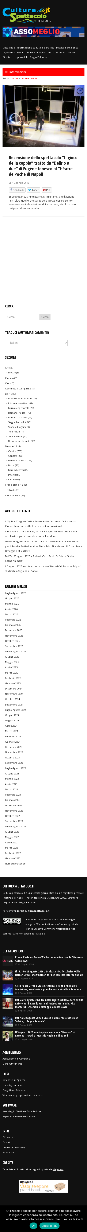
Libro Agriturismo (12, 1063)
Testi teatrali (14, 431)
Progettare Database (14, 1090)
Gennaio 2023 (12, 799)
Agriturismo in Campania (16, 1058)
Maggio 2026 (12, 603)
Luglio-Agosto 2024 (15, 709)
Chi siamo (8, 1137)
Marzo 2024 (11, 730)
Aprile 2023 (11, 784)
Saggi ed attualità (17, 422)
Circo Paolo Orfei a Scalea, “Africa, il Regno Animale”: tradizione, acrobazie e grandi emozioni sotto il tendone (48, 987)
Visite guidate (12, 495)
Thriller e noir (15, 436)
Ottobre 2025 (12, 640)
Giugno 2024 (12, 715)
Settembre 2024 (14, 704)
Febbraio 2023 (13, 794)
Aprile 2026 (11, 609)
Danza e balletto (17, 460)
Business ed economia (20, 398)
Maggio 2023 (12, 778)
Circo (8, 383)
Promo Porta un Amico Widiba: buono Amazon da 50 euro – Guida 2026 (49, 959)
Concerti (12, 455)
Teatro (9, 489)
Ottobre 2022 (12, 815)
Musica (9, 446)
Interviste (13, 474)
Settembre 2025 (14, 646)
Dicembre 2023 (13, 747)
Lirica (11, 479)
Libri (7, 393)
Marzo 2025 (11, 672)
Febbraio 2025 (13, 678)
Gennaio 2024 (12, 741)
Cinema (9, 378)
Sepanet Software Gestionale (19, 1116)
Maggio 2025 (12, 662)
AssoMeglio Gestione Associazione (22, 1111)
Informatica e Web (18, 403)
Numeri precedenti (16, 863)
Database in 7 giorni (14, 1079)
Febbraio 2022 (13, 853)
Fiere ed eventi (16, 470)
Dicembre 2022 (13, 805)
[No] (82, 1219)
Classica (12, 451)
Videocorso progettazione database (23, 1095)
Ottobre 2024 (12, 699)
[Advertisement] (43, 264)
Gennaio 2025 (12, 683)
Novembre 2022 (14, 810)
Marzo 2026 (11, 614)
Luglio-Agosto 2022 (15, 826)
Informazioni (18, 72)
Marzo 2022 (11, 847)
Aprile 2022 (11, 842)
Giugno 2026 (12, 598)
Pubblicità (8, 1152)
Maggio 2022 (12, 837)
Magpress (58, 1169)
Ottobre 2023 (12, 757)
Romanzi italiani (17, 412)
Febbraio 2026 (13, 619)
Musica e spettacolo (18, 408)
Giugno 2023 (12, 773)
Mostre (12, 372)
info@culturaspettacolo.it (33, 910)
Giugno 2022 (12, 831)
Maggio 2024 (12, 720)
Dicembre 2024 (13, 688)
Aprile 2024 (11, 725)
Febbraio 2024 (13, 736)
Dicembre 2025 (13, 630)
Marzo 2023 (11, 789)
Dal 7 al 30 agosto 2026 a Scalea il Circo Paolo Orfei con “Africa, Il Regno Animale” (46, 1019)
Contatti (7, 1142)
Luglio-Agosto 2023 (15, 768)
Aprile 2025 (11, 667)
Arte (7, 367)
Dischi (11, 465)
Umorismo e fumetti (19, 441)
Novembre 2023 (14, 752)
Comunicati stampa (16, 388)
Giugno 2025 (12, 656)
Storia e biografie (17, 426)
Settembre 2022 (14, 821)
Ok (33, 1225)
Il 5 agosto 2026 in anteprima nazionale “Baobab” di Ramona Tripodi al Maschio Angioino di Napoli (45, 1034)
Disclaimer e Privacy (14, 1147)
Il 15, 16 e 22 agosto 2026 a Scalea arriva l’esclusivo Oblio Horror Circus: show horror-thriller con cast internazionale (49, 973)
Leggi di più (49, 1225)
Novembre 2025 (14, 635)
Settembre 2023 (14, 762)
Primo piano (12, 484)
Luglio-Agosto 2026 (15, 593)
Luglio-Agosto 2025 (15, 651)
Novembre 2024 (14, 693)
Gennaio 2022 (12, 858)
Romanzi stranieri (17, 417)
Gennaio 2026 (12, 624)
